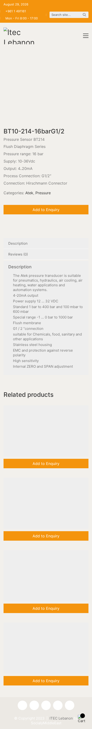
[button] (85, 35)
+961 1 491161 (15, 11)
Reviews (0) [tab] (18, 254)
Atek (29, 192)
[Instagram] (46, 705)
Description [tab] (18, 243)
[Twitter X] (69, 705)
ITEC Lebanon (61, 718)
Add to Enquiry (46, 209)
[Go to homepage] (21, 35)
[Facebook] (22, 705)
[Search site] (84, 15)
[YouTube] (34, 705)
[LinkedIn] (58, 705)
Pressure (43, 192)
